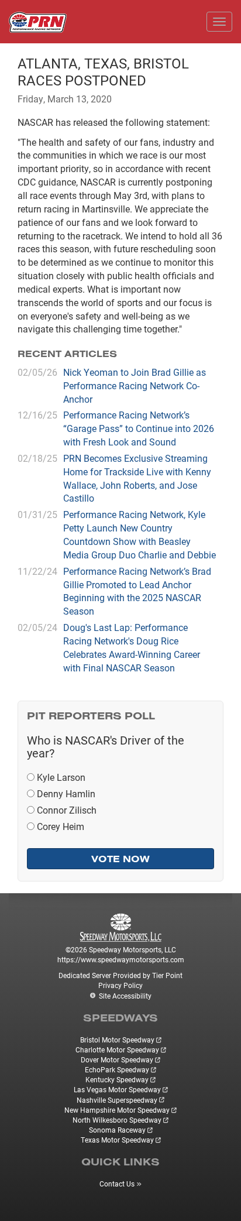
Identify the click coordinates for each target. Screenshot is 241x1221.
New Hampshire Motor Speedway (117, 1109)
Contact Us (117, 1183)
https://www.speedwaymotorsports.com (120, 959)
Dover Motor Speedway (117, 1059)
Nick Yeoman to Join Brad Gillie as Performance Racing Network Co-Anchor (134, 385)
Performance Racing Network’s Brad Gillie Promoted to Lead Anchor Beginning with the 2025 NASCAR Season (137, 591)
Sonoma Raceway (117, 1129)
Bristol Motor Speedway (117, 1039)
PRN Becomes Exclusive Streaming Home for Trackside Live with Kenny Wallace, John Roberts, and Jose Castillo (137, 478)
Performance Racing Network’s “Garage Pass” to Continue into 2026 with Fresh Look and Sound (138, 428)
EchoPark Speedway (117, 1069)
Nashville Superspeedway (117, 1100)
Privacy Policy (120, 985)
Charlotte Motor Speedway (117, 1049)
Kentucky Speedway (117, 1079)
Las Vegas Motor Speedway (117, 1089)
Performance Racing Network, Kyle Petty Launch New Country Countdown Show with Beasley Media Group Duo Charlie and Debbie (139, 534)
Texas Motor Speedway (117, 1139)
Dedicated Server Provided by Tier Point (120, 975)
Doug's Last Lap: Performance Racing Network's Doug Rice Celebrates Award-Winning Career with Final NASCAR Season (131, 647)
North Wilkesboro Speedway (117, 1119)
